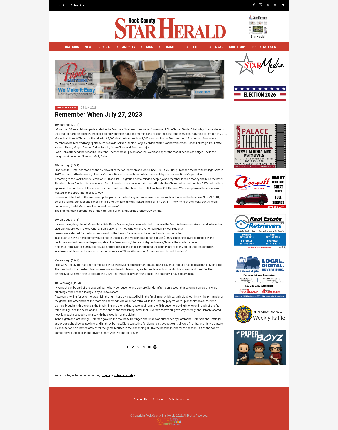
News (89, 47)
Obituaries (168, 47)
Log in (61, 5)
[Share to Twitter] (133, 347)
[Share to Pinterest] (138, 347)
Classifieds (191, 47)
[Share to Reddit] (144, 347)
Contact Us (140, 399)
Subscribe (77, 5)
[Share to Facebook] (127, 347)
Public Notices (264, 47)
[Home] (170, 28)
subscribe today (124, 375)
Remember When (66, 107)
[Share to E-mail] (149, 347)
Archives (158, 399)
